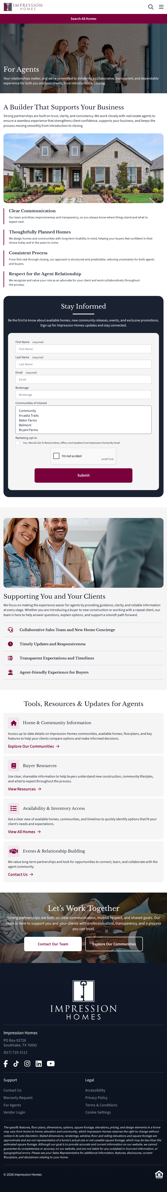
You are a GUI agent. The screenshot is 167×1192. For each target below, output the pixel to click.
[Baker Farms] (83, 420)
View (22, 789)
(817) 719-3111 (15, 1052)
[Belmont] (83, 425)
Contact (18, 874)
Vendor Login (14, 1112)
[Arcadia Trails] (83, 415)
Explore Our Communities (114, 944)
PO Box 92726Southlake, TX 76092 (20, 1043)
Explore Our (31, 746)
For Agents (12, 1105)
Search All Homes (83, 18)
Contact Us (12, 1090)
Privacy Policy (96, 1097)
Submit (83, 475)
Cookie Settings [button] (98, 1112)
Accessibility (95, 1090)
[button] (151, 7)
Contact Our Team (53, 944)
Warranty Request (18, 1097)
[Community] (83, 410)
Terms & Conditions (101, 1105)
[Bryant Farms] (83, 430)
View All (21, 832)
